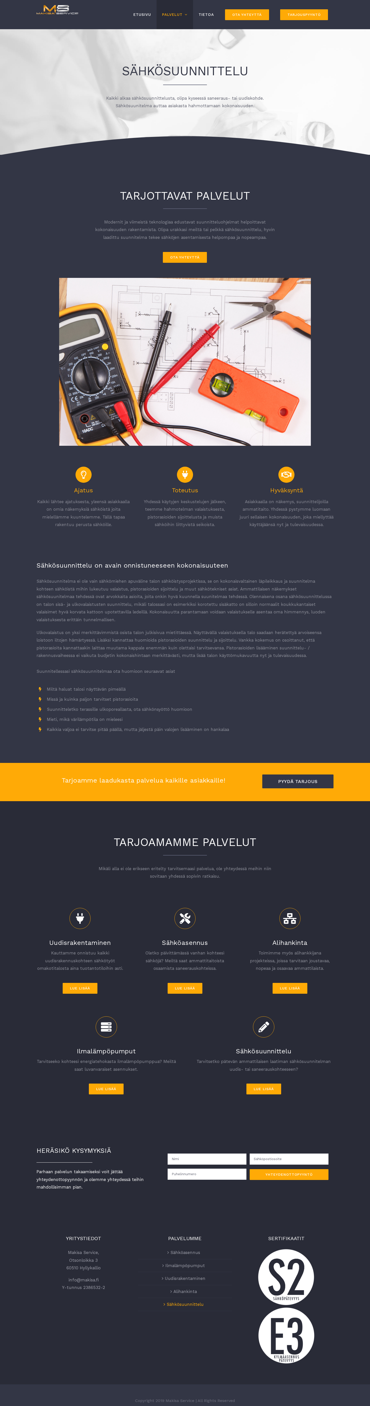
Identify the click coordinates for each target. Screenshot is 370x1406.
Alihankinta (185, 1291)
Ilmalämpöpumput (185, 1265)
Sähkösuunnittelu (185, 1304)
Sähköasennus (185, 1252)
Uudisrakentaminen (185, 1278)
